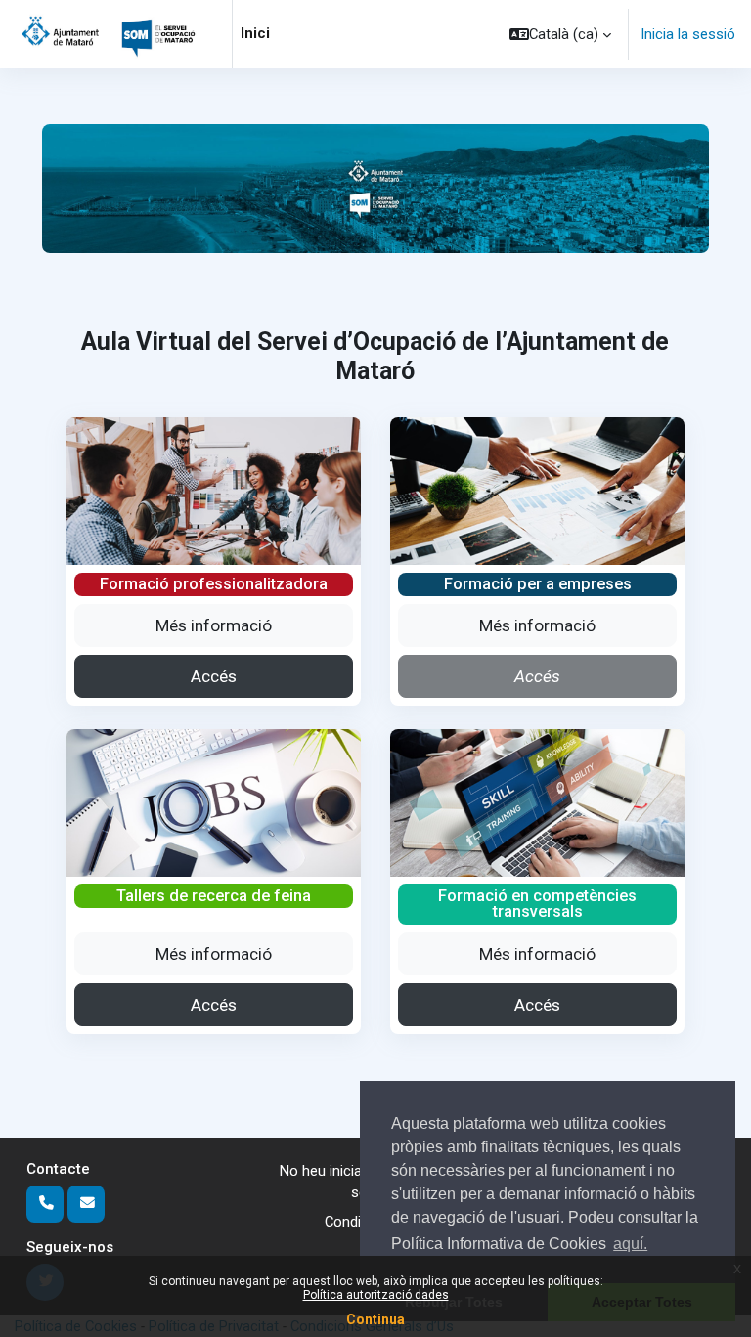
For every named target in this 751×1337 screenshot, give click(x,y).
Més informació (213, 625)
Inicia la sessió (688, 34)
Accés (214, 676)
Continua (375, 1319)
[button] (560, 34)
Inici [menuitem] (255, 33)
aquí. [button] (630, 1243)
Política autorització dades (376, 1295)
